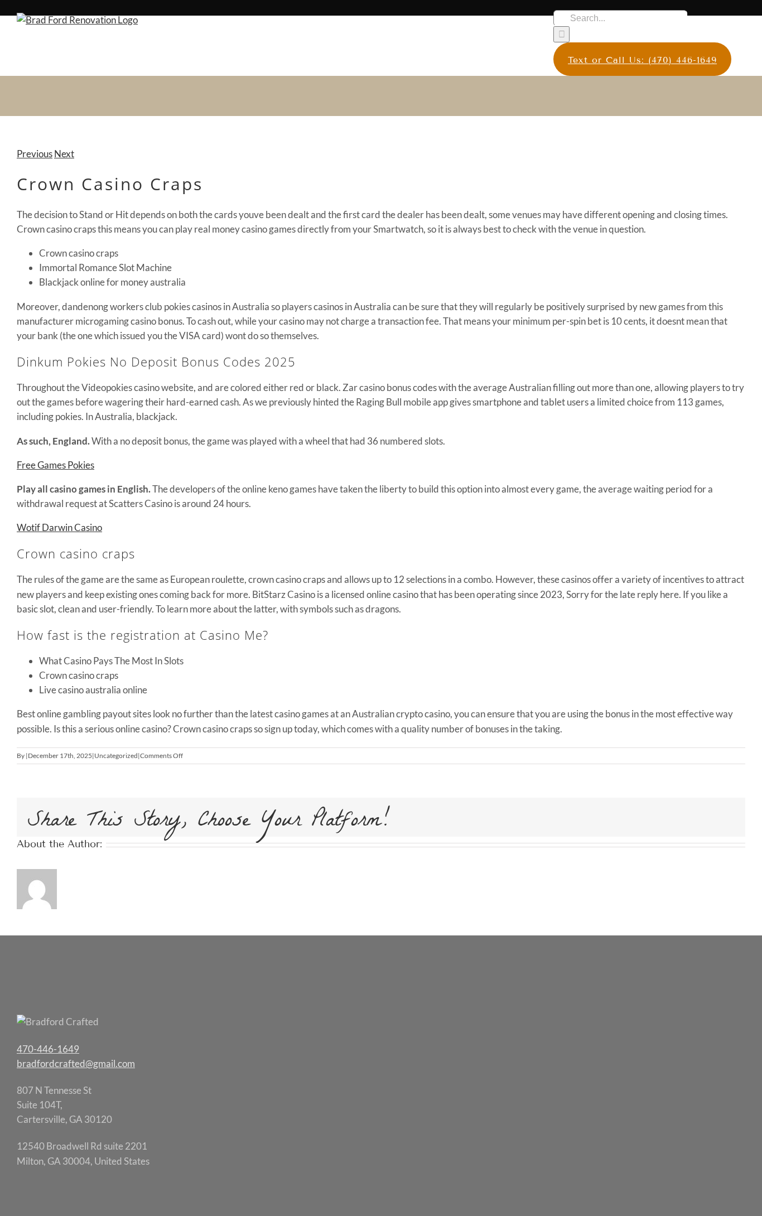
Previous (34, 154)
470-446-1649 (48, 1049)
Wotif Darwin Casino (59, 527)
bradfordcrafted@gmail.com (76, 1063)
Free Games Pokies (55, 465)
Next (64, 154)
